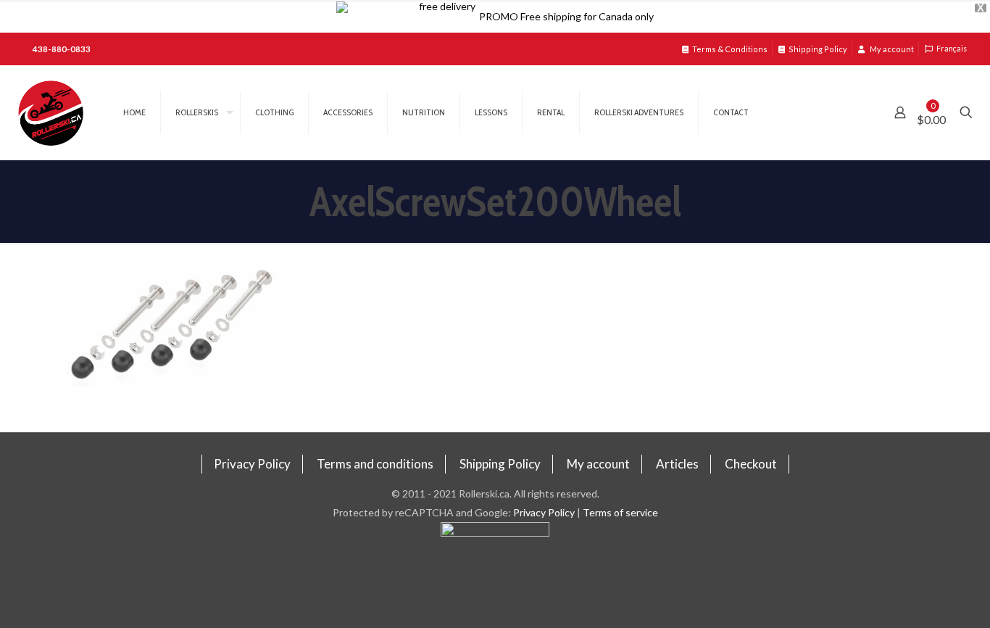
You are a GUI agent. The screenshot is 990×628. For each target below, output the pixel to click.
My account (891, 49)
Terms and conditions (375, 463)
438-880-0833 (62, 49)
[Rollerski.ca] (50, 112)
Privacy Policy (252, 463)
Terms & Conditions (730, 49)
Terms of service (620, 512)
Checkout (751, 463)
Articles (677, 463)
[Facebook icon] (495, 575)
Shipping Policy (818, 49)
